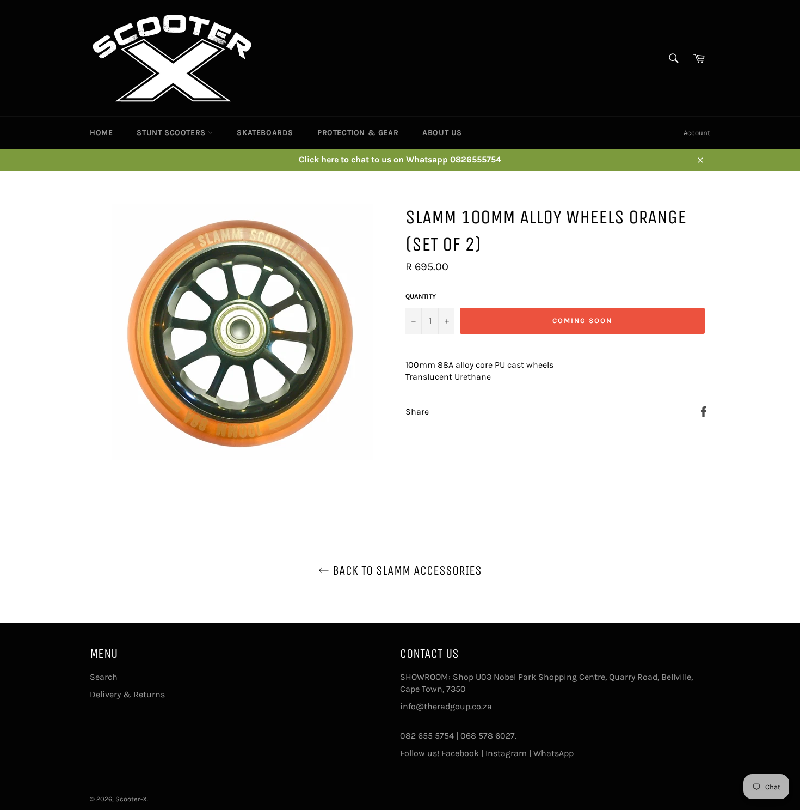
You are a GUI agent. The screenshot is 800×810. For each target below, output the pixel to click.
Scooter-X (131, 799)
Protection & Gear (357, 132)
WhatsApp (553, 753)
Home (101, 132)
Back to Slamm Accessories (405, 570)
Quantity (420, 296)
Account (697, 133)
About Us (442, 132)
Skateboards (265, 132)
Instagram (506, 753)
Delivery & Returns (127, 694)
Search (104, 677)
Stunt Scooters (172, 132)
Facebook (460, 753)
